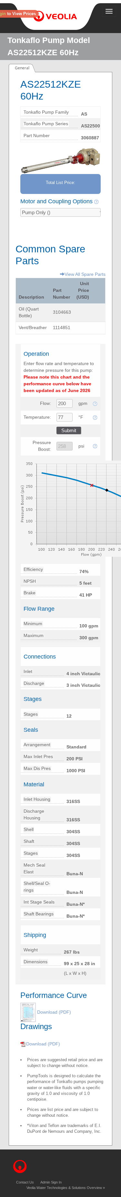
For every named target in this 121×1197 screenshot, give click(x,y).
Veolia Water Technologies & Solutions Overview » (65, 1188)
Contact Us (25, 1182)
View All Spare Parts (85, 274)
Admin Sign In (51, 1182)
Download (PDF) (54, 1012)
